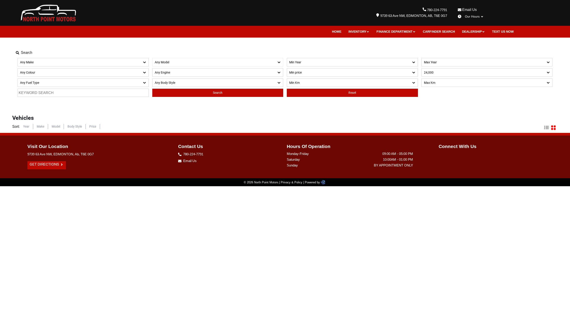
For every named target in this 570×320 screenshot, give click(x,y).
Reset (352, 92)
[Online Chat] (555, 304)
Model (56, 126)
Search (217, 92)
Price (92, 126)
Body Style (74, 126)
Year (26, 126)
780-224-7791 (437, 10)
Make (40, 126)
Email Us (469, 10)
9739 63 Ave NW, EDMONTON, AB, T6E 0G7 (413, 16)
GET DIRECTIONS (45, 164)
